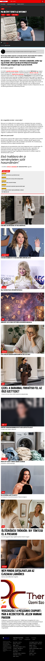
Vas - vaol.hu (31, 651)
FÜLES (10, 6)
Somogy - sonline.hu (33, 646)
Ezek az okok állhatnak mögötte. (9, 577)
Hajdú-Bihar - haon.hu (17, 654)
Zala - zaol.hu (31, 654)
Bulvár (20, 639)
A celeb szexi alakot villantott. (8, 429)
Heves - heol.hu (16, 656)
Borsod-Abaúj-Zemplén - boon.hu (19, 646)
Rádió (34, 639)
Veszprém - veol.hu (32, 653)
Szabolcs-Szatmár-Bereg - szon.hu (35, 648)
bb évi (8, 14)
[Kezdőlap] (4, 1)
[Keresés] (40, 1)
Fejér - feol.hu (15, 651)
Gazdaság (33, 637)
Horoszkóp (3, 4)
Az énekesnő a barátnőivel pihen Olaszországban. (14, 497)
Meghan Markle (20, 4)
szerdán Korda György (12, 71)
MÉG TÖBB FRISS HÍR (5, 192)
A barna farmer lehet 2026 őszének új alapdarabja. (14, 394)
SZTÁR (6, 6)
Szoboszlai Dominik (11, 4)
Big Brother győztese (18, 74)
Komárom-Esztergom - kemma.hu (35, 643)
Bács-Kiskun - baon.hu (17, 642)
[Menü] (42, 1)
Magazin (15, 639)
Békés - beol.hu (16, 645)
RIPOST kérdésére (12, 166)
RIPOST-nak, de (34, 72)
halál (3, 14)
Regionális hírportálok (18, 637)
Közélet (27, 637)
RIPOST (2, 6)
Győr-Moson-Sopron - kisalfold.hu (19, 653)
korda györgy (15, 14)
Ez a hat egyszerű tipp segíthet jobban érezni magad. (15, 537)
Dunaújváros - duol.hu (17, 650)
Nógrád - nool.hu (32, 645)
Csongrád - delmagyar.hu (18, 648)
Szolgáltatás (27, 639)
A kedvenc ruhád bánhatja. (8, 463)
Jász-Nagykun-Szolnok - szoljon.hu (35, 642)
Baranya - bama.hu (16, 643)
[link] (3, 223)
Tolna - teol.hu (31, 650)
